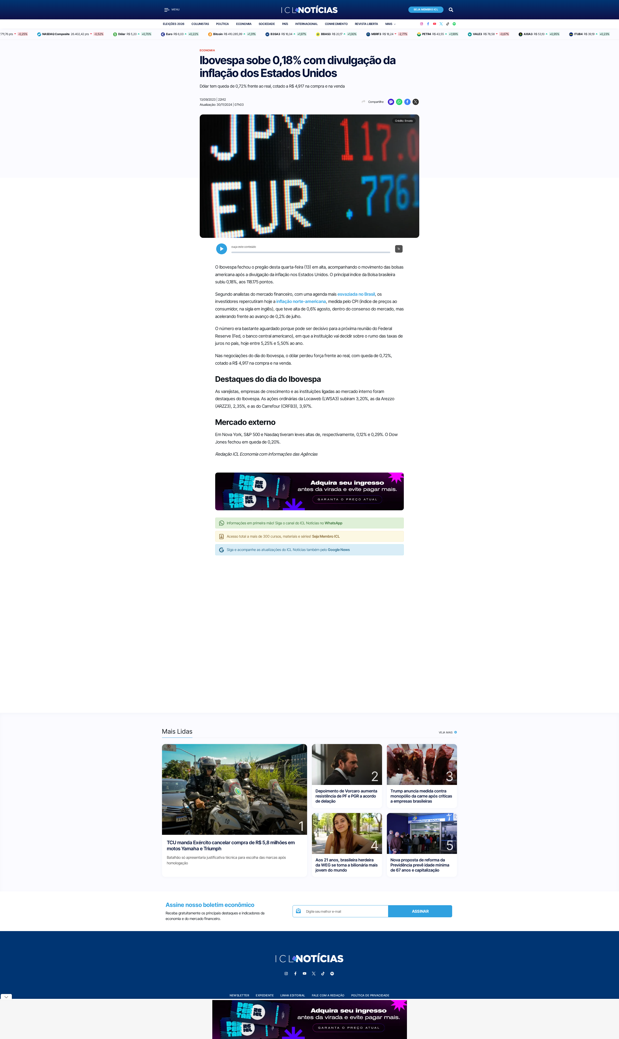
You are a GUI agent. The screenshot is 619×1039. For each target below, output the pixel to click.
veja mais (446, 732)
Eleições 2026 (173, 24)
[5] (422, 833)
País (285, 24)
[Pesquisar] (451, 9)
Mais (388, 24)
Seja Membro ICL (426, 9)
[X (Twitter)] (441, 24)
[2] (347, 764)
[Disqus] (309, 629)
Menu (176, 9)
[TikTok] (447, 24)
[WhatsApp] (399, 102)
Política (222, 24)
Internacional (306, 24)
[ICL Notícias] (309, 9)
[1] (234, 789)
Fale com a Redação (328, 995)
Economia (243, 24)
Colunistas (200, 24)
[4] (347, 833)
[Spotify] (454, 24)
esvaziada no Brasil (356, 294)
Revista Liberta (366, 24)
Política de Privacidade (370, 995)
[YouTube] (434, 24)
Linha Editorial (292, 995)
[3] (422, 764)
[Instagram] (421, 24)
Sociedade (267, 24)
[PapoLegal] (391, 102)
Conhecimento (336, 24)
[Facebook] (428, 24)
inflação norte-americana (301, 301)
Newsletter (239, 995)
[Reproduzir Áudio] (221, 248)
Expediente (265, 995)
